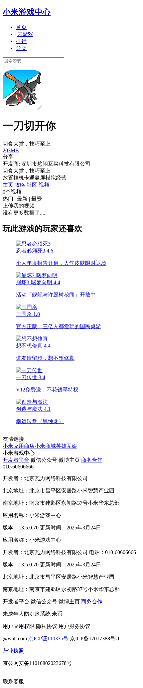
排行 (21, 41)
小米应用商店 (19, 446)
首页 (21, 27)
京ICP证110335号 (48, 638)
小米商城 (45, 446)
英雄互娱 (66, 446)
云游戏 (25, 34)
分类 (21, 48)
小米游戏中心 (27, 12)
